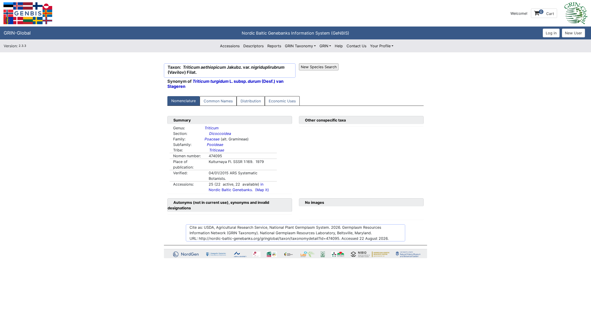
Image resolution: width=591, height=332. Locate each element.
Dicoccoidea (220, 133)
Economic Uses (282, 101)
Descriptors (253, 46)
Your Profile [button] (380, 46)
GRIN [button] (324, 46)
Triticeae (216, 150)
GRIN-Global (17, 33)
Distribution (251, 101)
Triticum (212, 128)
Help (339, 46)
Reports (274, 46)
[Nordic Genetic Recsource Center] (27, 13)
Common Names (218, 101)
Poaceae (212, 139)
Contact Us (356, 46)
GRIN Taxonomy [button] (299, 46)
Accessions (230, 46)
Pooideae (215, 144)
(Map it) (262, 189)
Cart (547, 12)
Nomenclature (183, 100)
